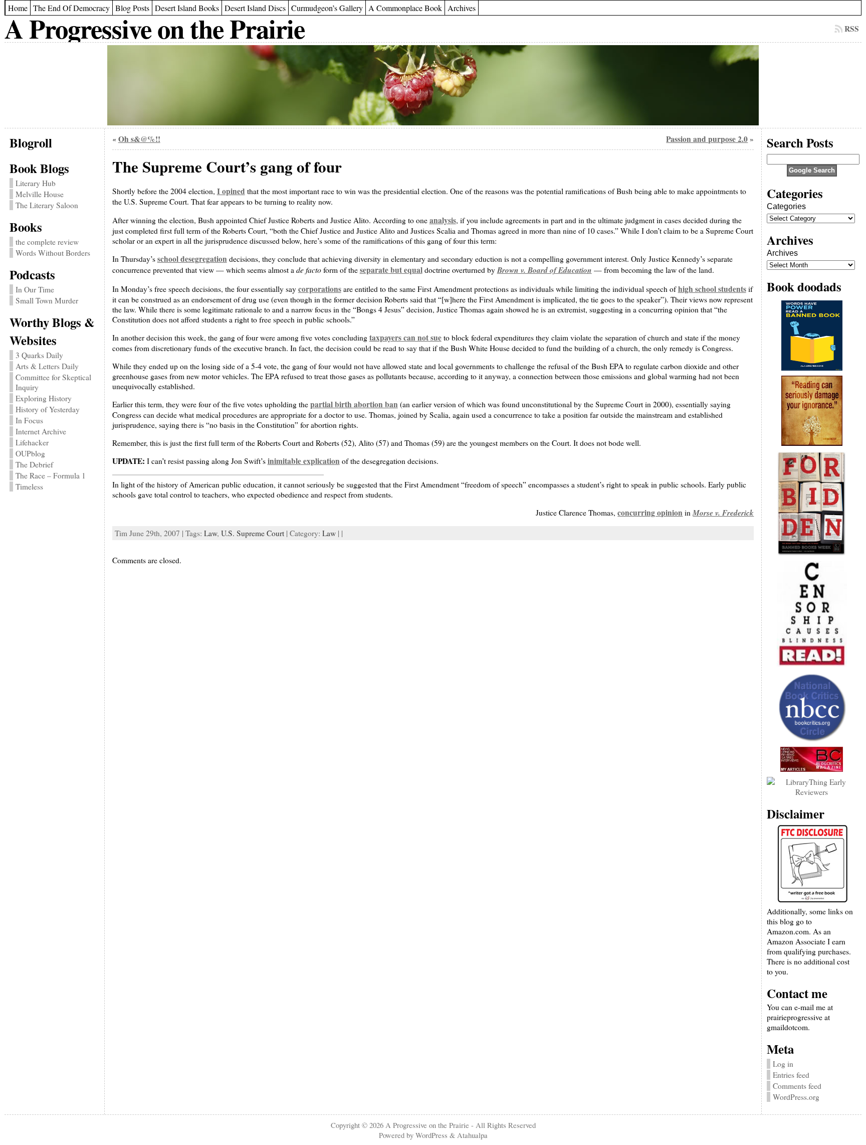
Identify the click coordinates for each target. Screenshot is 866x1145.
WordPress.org (796, 1097)
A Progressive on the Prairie (155, 28)
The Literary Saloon (47, 205)
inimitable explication (304, 460)
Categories (786, 206)
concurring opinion (650, 512)
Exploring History (44, 398)
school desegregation (192, 258)
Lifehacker (32, 442)
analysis (442, 220)
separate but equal (391, 269)
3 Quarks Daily (39, 355)
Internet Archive (41, 431)
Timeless (29, 486)
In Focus (29, 420)
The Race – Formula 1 (51, 475)
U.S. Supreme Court (252, 533)
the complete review (47, 242)
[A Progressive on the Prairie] (433, 85)
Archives (782, 253)
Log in (783, 1064)
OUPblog (30, 453)
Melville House (40, 194)
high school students (712, 288)
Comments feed (797, 1086)
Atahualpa (472, 1135)
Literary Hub (36, 183)
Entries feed (791, 1075)
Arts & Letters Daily (47, 366)
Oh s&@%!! (139, 138)
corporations (319, 288)
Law (210, 533)
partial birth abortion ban (354, 404)
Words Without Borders (53, 253)
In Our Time (35, 289)
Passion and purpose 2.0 (707, 138)
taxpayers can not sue (405, 337)
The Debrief (34, 464)
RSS (851, 28)
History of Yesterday (48, 409)
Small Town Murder (47, 300)
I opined (231, 191)
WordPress (431, 1135)
